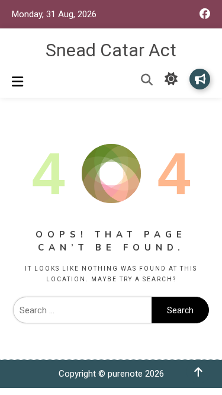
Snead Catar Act (111, 50)
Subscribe (199, 79)
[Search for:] (82, 310)
